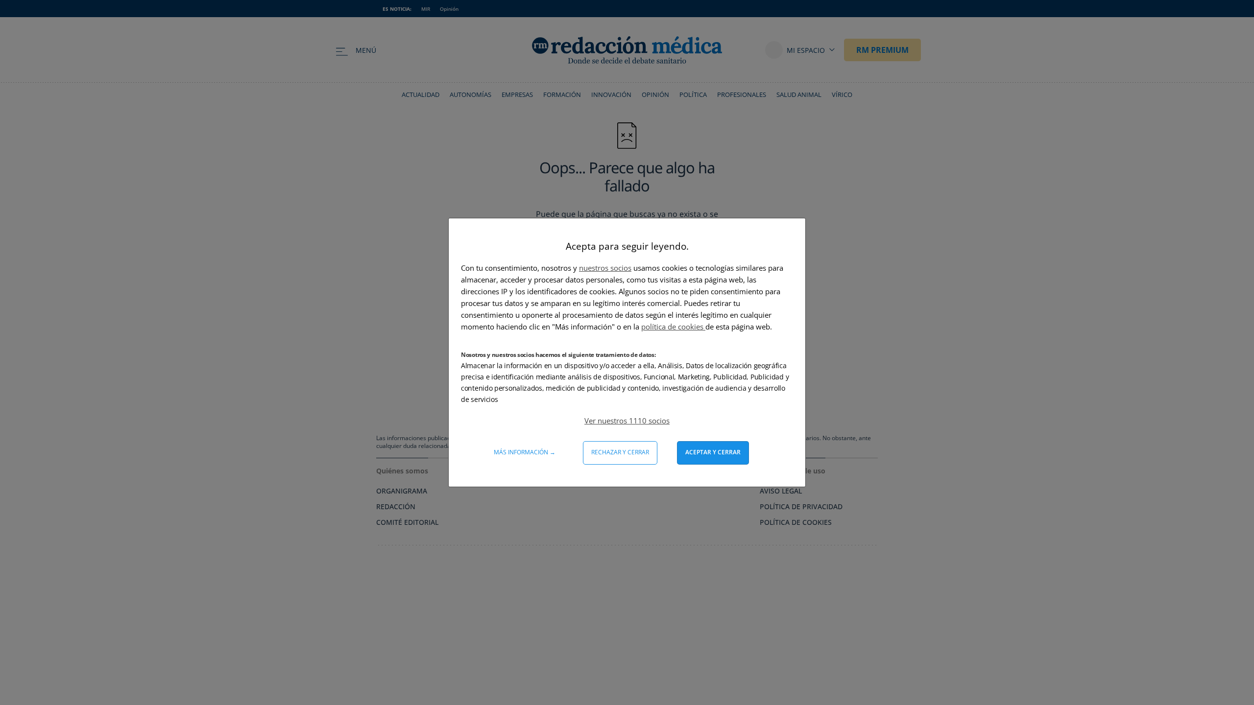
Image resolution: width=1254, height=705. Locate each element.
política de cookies (673, 326)
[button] (627, 420)
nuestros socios (605, 268)
